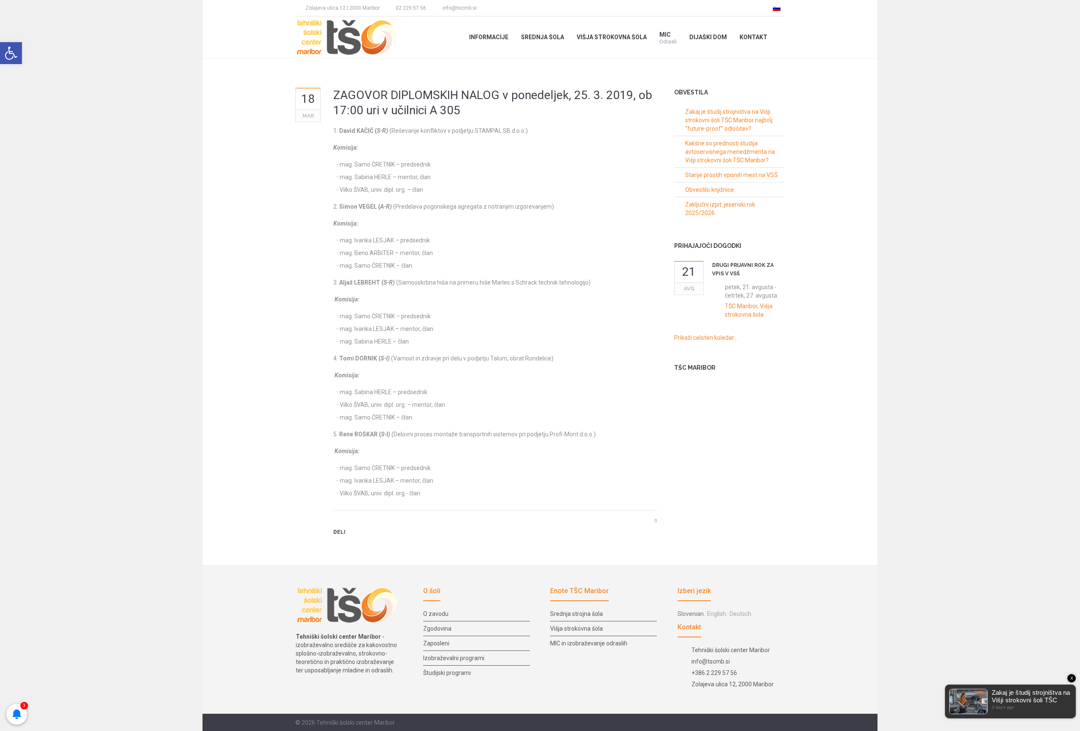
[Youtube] (534, 8)
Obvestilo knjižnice (709, 189)
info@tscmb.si (460, 8)
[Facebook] (487, 8)
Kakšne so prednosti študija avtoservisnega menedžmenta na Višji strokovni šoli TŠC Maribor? (730, 152)
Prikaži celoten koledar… (705, 337)
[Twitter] (351, 546)
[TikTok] (518, 8)
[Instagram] (503, 8)
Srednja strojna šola (576, 613)
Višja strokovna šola (576, 628)
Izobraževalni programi (453, 658)
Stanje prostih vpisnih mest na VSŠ (731, 175)
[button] (11, 53)
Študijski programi (447, 672)
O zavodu (435, 613)
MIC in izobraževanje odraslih (588, 643)
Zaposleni (436, 643)
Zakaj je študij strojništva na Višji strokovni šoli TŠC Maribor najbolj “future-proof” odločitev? (728, 120)
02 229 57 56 (411, 8)
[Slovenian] (777, 8)
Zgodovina (437, 628)
